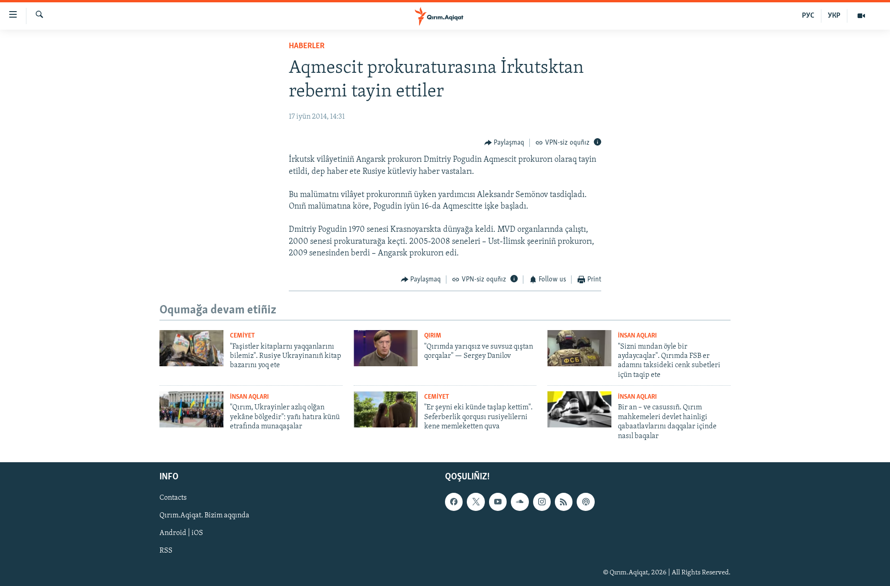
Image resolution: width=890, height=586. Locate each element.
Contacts (173, 498)
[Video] (861, 15)
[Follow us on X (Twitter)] (475, 501)
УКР (834, 15)
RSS (165, 550)
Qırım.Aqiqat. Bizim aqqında (204, 515)
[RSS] (563, 501)
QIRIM (432, 335)
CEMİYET (242, 335)
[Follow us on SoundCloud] (519, 501)
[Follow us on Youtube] (498, 501)
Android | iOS (181, 533)
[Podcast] (585, 501)
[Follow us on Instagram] (542, 501)
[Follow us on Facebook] (454, 501)
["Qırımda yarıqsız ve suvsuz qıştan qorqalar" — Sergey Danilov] (386, 348)
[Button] (504, 143)
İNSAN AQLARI (637, 335)
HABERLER (306, 46)
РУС (808, 15)
